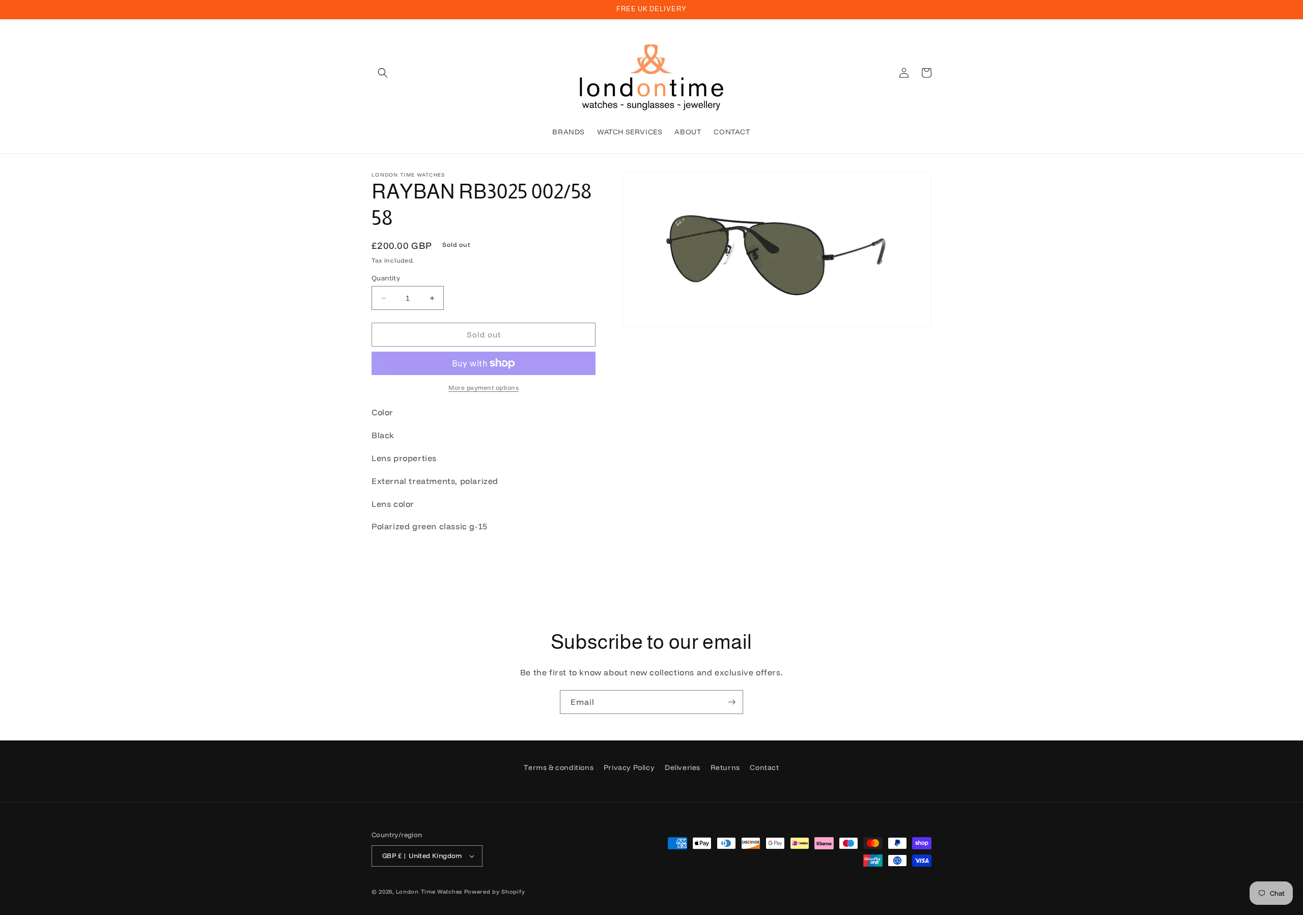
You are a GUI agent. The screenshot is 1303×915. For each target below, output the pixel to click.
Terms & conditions (558, 767)
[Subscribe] (731, 702)
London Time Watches (429, 891)
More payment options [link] (483, 387)
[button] (383, 73)
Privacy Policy (629, 767)
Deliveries (682, 767)
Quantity (386, 278)
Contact (764, 767)
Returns (725, 767)
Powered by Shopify (494, 891)
